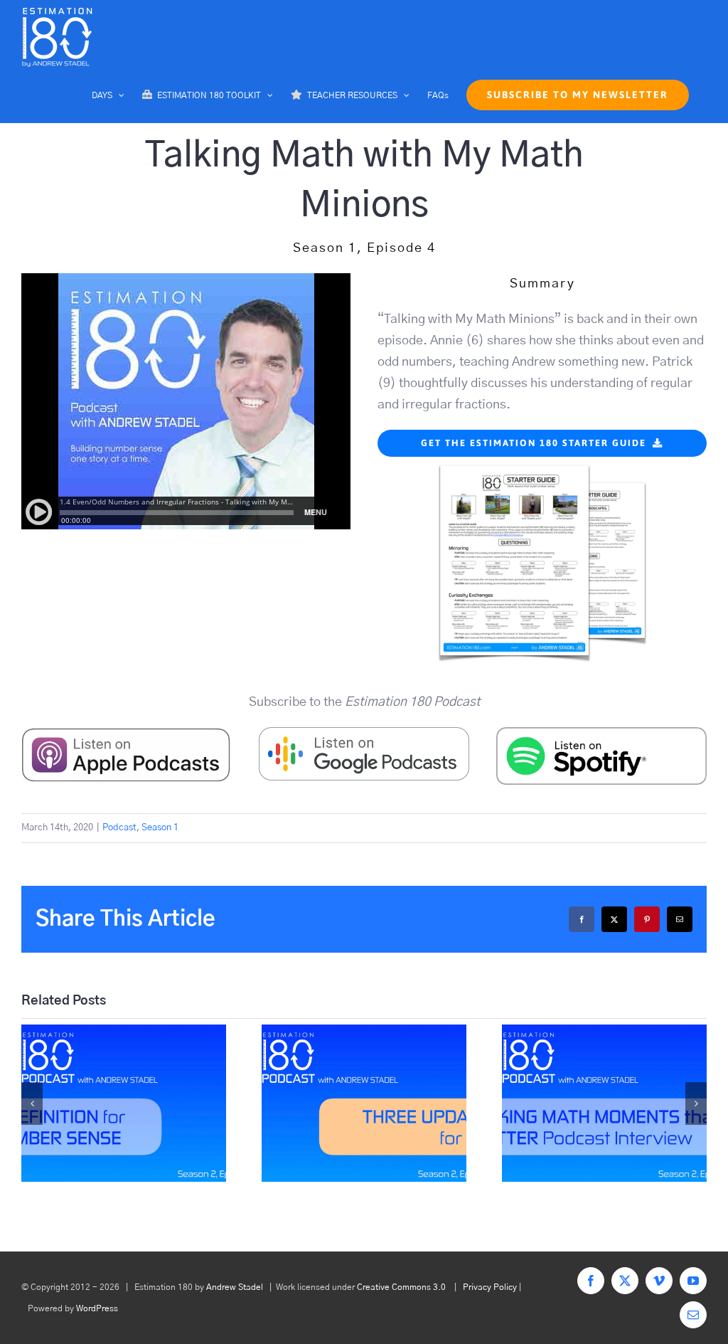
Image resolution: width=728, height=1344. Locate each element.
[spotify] (601, 733)
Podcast (119, 827)
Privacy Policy (490, 1287)
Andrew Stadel (234, 1287)
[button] (32, 1103)
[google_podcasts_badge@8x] (364, 733)
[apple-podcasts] (126, 733)
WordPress (97, 1308)
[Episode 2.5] (123, 1103)
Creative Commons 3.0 (401, 1287)
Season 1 (159, 827)
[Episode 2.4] (364, 1103)
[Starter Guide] (542, 463)
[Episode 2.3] (604, 1103)
